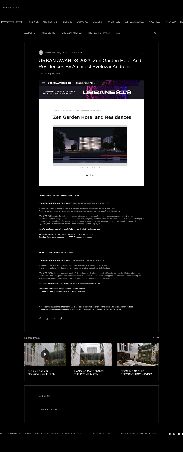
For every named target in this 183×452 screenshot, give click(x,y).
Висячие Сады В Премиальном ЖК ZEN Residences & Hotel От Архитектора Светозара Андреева (42, 373)
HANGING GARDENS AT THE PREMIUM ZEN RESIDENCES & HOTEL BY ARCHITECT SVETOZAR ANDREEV (90, 373)
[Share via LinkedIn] (54, 318)
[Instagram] (174, 434)
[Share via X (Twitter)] (47, 318)
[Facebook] (178, 434)
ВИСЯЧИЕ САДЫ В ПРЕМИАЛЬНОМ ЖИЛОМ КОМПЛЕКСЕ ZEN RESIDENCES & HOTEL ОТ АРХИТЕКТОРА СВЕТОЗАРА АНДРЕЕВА (138, 373)
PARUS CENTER (48, 33)
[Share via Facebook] (40, 318)
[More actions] (142, 52)
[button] (155, 33)
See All (156, 337)
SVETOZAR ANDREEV (72, 33)
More (118, 33)
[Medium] (170, 434)
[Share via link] (61, 318)
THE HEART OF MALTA (99, 33)
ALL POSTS (29, 33)
